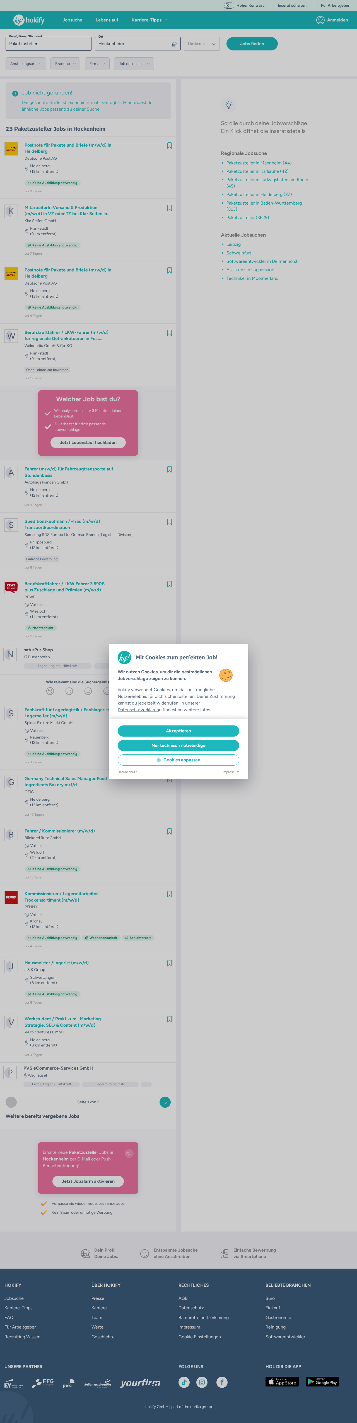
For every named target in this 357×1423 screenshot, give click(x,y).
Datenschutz (127, 772)
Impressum (231, 772)
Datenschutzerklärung (139, 709)
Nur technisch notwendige (178, 745)
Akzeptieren (178, 731)
